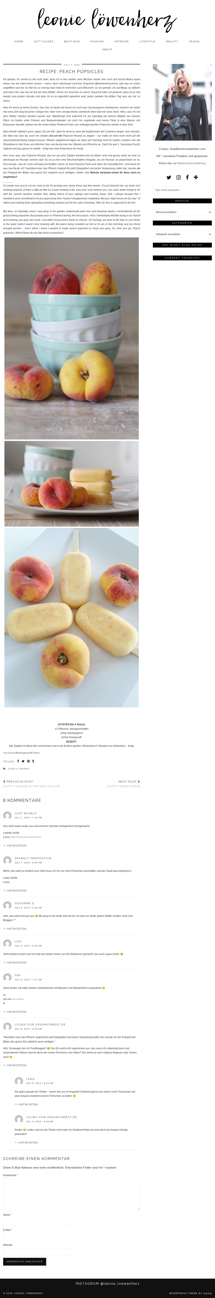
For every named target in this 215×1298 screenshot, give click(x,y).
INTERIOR (121, 41)
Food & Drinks (19, 769)
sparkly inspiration (33, 858)
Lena (30, 1079)
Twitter (36, 752)
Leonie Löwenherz (28, 1293)
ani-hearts (18, 999)
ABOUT (107, 49)
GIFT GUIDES (44, 41)
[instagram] (178, 177)
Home (19, 41)
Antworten (16, 845)
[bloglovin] (196, 177)
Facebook (9, 752)
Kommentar (10, 1175)
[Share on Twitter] (23, 762)
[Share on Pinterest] (28, 762)
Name (7, 1214)
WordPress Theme (183, 1293)
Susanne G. (25, 903)
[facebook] (187, 177)
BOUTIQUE (72, 41)
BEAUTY (172, 41)
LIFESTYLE (147, 41)
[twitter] (168, 177)
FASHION (97, 41)
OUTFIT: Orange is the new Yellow (31, 784)
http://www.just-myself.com (26, 837)
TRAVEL (195, 41)
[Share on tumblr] (33, 762)
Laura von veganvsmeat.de (40, 1024)
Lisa (18, 941)
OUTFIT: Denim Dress (123, 784)
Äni (18, 975)
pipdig (207, 1293)
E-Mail (7, 1230)
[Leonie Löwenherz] (107, 18)
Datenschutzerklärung (191, 163)
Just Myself (26, 813)
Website (7, 1244)
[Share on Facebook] (18, 762)
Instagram (23, 752)
